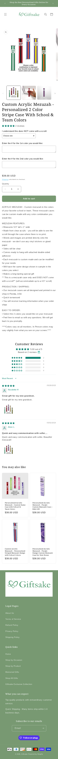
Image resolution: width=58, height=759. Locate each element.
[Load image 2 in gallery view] (29, 93)
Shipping (5, 179)
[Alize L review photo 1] (8, 449)
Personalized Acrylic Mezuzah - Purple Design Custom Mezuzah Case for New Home (43, 552)
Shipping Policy (12, 637)
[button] (5, 14)
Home (8, 654)
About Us (9, 613)
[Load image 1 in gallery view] (14, 93)
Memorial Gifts (12, 672)
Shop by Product (13, 666)
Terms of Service (13, 619)
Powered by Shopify (35, 754)
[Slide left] (3, 93)
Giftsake (24, 754)
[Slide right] (55, 93)
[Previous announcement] (5, 3)
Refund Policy (11, 625)
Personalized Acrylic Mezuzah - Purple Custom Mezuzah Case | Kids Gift (42, 506)
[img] (8, 386)
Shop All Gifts (11, 678)
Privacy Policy (11, 631)
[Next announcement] (53, 3)
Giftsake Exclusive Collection (18, 684)
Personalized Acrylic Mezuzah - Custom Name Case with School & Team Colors (15, 506)
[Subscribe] (43, 728)
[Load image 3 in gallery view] (44, 93)
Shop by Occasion (13, 660)
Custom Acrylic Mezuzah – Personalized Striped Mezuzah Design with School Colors (15, 552)
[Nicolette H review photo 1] (8, 409)
